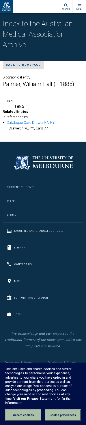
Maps (18, 281)
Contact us (23, 264)
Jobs (17, 314)
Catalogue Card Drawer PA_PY (30, 122)
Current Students (21, 187)
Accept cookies (23, 415)
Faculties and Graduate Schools (39, 231)
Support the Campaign (31, 297)
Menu (79, 9)
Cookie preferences (63, 415)
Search (66, 9)
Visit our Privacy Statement (34, 399)
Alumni (12, 215)
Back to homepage (23, 64)
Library (19, 247)
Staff (11, 201)
